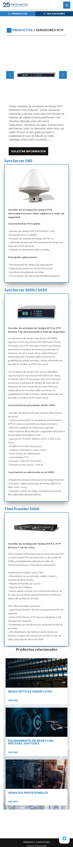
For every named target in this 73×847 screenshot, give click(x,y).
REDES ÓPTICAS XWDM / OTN (30, 691)
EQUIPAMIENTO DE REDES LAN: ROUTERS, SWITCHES (31, 742)
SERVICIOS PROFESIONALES (28, 792)
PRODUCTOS (19, 13)
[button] (31, 99)
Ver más (13, 700)
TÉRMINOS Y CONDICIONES (36, 842)
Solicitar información (28, 151)
